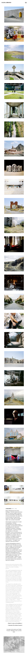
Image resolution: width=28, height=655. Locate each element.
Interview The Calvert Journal (15, 625)
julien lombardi (6, 2)
